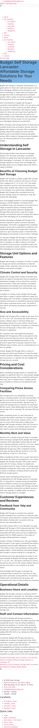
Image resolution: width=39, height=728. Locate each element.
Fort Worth (11, 21)
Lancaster (11, 26)
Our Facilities (8, 19)
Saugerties (11, 31)
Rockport (11, 28)
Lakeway (11, 24)
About (6, 17)
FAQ (5, 33)
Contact (7, 35)
